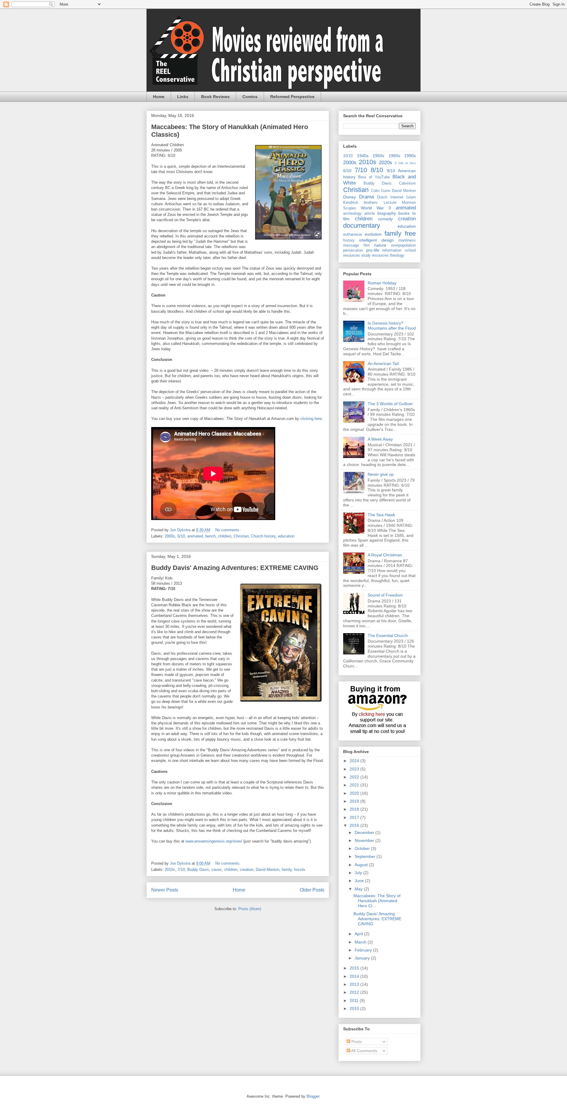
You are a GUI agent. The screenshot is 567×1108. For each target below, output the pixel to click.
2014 (355, 976)
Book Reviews (215, 96)
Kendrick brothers (360, 203)
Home (158, 96)
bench (210, 536)
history (349, 240)
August (362, 864)
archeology (352, 213)
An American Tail (383, 363)
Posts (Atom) (249, 909)
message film (356, 245)
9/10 (391, 170)
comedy (385, 218)
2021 (355, 785)
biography (386, 213)
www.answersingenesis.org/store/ (213, 841)
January (363, 958)
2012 (355, 992)
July (359, 872)
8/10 (377, 170)
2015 (355, 968)
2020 (355, 793)
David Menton (267, 869)
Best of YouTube (374, 177)
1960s (394, 155)
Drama (366, 197)
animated (195, 536)
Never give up (381, 474)
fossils (299, 869)
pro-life (372, 250)
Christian (241, 536)
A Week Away (380, 439)
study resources (375, 255)
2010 (355, 1008)
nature (380, 245)
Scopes (349, 208)
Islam (411, 197)
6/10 (181, 536)
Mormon (409, 203)
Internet (396, 197)
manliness (407, 240)
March (361, 942)
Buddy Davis (198, 869)
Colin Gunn (380, 191)
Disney (349, 197)
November (365, 840)
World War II (376, 208)
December (365, 832)
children (224, 536)
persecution (353, 250)
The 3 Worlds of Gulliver (390, 403)
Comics (250, 96)
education (286, 536)
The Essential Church (388, 635)
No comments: (228, 530)
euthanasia (352, 234)
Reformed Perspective (292, 96)
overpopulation (403, 245)
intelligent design (376, 240)
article (369, 213)
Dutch (382, 197)
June (360, 880)
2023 (355, 769)
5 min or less (405, 163)
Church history (263, 536)
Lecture (390, 203)
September (366, 856)
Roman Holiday (382, 283)
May (359, 889)
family (287, 869)
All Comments (363, 1050)
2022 (355, 777)
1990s (410, 155)
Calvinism (407, 183)
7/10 (181, 869)
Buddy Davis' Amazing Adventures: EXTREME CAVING (234, 567)
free (410, 233)
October (363, 848)
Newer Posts (164, 889)
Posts (356, 1041)
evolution (373, 234)
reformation (391, 250)
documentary (361, 225)
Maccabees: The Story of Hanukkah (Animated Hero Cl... (376, 900)
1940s (363, 155)
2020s (385, 162)
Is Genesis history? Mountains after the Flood (392, 325)
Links (182, 96)
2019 (355, 801)
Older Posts (312, 889)
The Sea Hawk (381, 514)
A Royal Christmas (385, 555)
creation (246, 869)
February (364, 950)
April (359, 933)
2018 (355, 809)
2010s (170, 869)
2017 (355, 817)
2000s (170, 536)
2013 (355, 984)
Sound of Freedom (385, 595)
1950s (378, 155)
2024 (355, 760)
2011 (355, 1000)
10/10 (348, 156)
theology (397, 255)
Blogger (313, 1096)
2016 (355, 825)
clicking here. (311, 418)
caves (216, 869)
